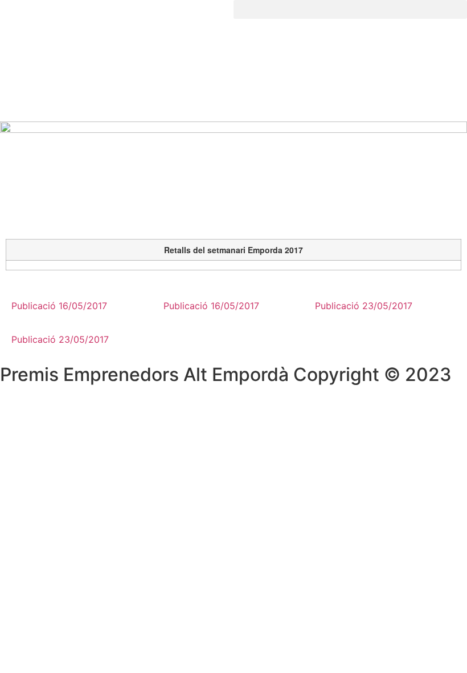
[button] (350, 9)
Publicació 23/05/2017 (60, 339)
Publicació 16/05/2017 (59, 305)
